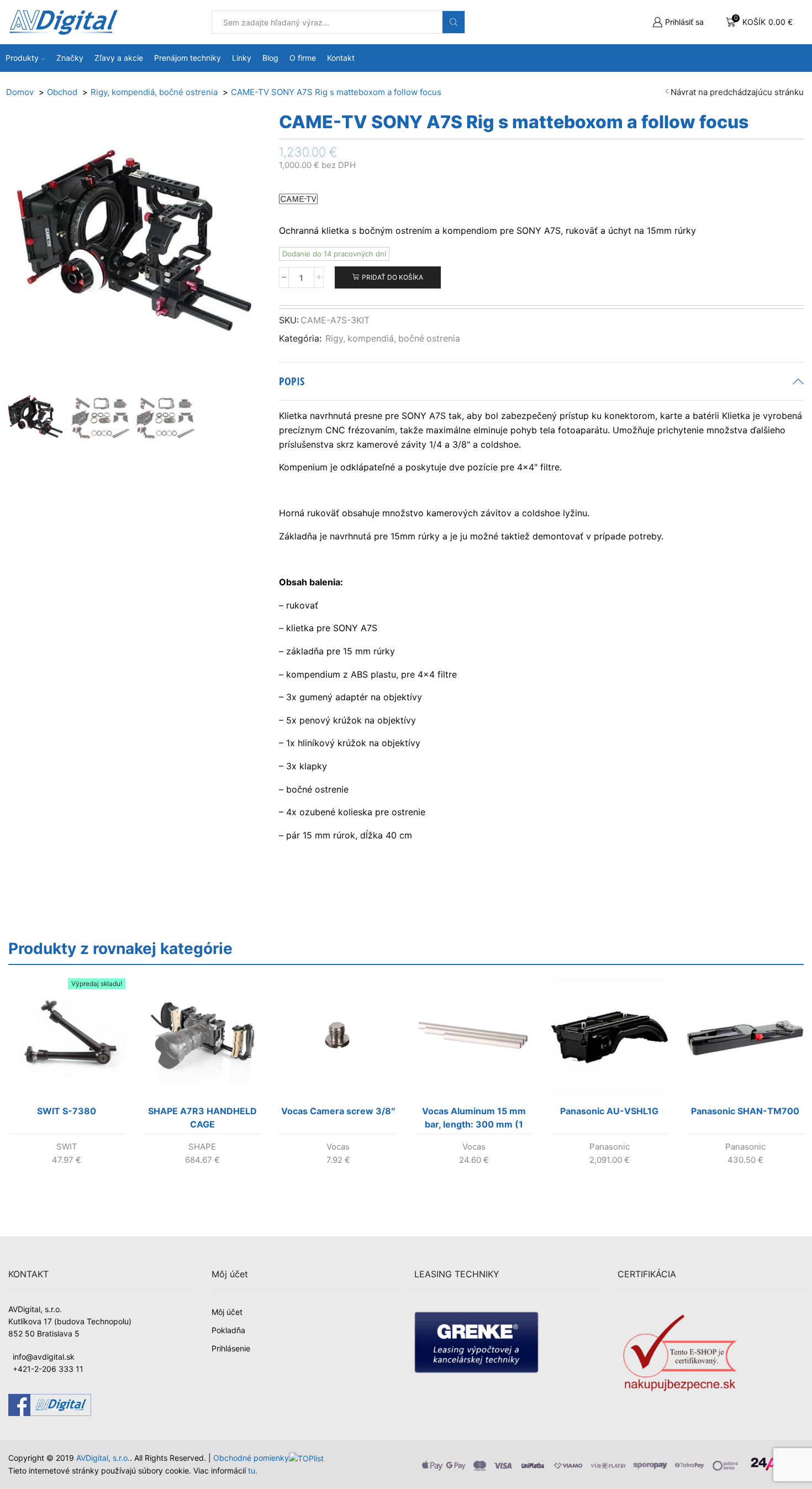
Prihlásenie (231, 1348)
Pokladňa (228, 1330)
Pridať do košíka (392, 277)
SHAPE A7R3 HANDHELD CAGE (202, 1117)
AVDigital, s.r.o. (103, 1457)
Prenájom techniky (187, 57)
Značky (69, 57)
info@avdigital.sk (44, 1356)
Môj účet (227, 1312)
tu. (252, 1470)
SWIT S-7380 (66, 1110)
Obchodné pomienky (251, 1457)
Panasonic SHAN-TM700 (745, 1110)
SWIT (66, 1146)
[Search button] (453, 22)
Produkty (22, 57)
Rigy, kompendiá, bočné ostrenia (392, 338)
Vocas (338, 1146)
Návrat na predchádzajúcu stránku (737, 92)
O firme (302, 57)
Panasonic (609, 1146)
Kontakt (341, 57)
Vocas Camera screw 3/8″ (338, 1110)
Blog (270, 57)
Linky (241, 57)
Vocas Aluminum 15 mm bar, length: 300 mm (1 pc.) (474, 1119)
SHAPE (202, 1146)
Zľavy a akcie (118, 57)
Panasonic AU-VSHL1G (609, 1110)
